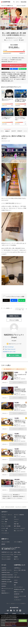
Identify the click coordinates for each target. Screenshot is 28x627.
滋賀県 (22, 40)
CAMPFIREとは (17, 568)
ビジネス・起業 (4, 528)
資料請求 (3, 544)
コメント (25, 131)
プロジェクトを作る (5, 541)
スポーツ (16, 521)
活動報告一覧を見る (14, 316)
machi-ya (3, 590)
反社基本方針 (16, 593)
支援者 (13, 131)
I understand (22, 620)
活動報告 (7, 131)
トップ (2, 506)
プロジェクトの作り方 (5, 556)
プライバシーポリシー (18, 587)
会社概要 (6, 613)
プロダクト (3, 517)
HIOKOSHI (3, 586)
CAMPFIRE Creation (5, 572)
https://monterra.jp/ (9, 347)
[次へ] (26, 17)
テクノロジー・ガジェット (6, 514)
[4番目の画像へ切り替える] (19, 28)
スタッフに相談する (18, 541)
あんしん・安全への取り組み (20, 570)
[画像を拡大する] (12, 378)
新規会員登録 (23, 2)
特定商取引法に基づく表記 (9, 351)
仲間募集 (19, 131)
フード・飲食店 (4, 519)
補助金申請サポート (5, 593)
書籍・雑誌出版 (17, 526)
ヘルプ (15, 574)
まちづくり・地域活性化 (19, 514)
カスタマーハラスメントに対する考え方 (20, 597)
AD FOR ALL (4, 583)
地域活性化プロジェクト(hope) (14, 38)
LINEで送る (23, 68)
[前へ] (2, 17)
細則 (15, 584)
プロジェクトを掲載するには (7, 5)
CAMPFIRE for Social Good (7, 574)
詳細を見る (4, 382)
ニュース (16, 572)
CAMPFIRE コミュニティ (6, 570)
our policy (14, 625)
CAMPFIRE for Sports (5, 579)
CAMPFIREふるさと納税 (6, 581)
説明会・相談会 (17, 552)
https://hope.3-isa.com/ (10, 349)
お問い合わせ (16, 577)
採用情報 (14, 613)
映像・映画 (16, 523)
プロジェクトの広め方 (5, 559)
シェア (14, 68)
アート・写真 (4, 530)
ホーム (2, 131)
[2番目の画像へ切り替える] (8, 28)
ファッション (4, 523)
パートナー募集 (22, 613)
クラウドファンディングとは (7, 554)
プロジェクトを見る (14, 320)
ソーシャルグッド (5, 533)
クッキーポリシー (17, 599)
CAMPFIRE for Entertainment (7, 577)
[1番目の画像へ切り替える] (3, 28)
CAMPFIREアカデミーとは (6, 552)
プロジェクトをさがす (21, 5)
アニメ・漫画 (4, 521)
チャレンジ (16, 519)
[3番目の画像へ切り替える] (14, 28)
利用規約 (16, 582)
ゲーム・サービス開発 (5, 526)
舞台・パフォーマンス (18, 530)
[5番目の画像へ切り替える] (25, 28)
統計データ (16, 559)
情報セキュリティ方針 (18, 591)
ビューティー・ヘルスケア (12, 40)
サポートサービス (17, 554)
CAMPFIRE (3, 568)
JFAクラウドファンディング (7, 588)
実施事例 (16, 556)
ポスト (6, 68)
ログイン (17, 2)
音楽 (15, 517)
